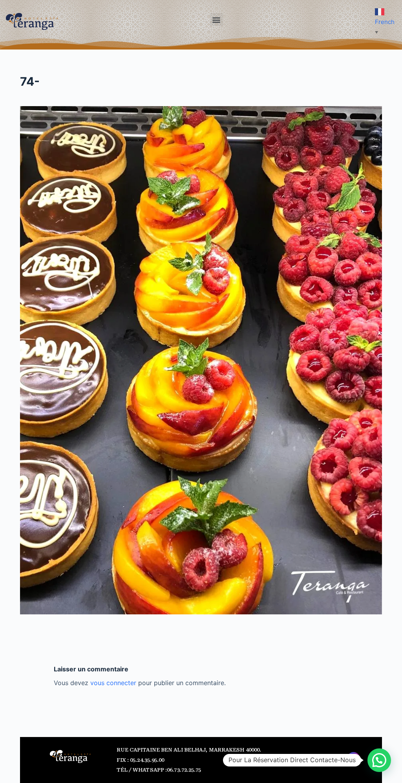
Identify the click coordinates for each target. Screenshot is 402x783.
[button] (216, 19)
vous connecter (113, 683)
